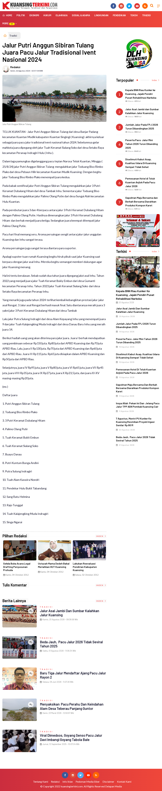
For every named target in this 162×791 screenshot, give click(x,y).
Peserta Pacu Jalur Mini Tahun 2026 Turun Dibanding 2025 (136, 340)
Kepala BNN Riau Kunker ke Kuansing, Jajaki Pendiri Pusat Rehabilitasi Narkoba (135, 294)
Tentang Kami (40, 781)
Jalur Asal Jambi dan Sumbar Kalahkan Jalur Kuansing (133, 310)
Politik (20, 15)
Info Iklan (67, 781)
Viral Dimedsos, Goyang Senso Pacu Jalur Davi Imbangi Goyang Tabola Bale (71, 737)
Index (100, 536)
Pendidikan (119, 15)
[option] (19, 559)
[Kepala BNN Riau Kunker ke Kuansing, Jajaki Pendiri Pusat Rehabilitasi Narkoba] (138, 271)
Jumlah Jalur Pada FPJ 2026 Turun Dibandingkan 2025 (136, 325)
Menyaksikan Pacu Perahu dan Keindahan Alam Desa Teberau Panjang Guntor (71, 706)
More (7, 23)
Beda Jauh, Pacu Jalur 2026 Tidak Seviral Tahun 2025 (135, 439)
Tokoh (134, 15)
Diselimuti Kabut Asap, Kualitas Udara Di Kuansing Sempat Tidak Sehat (137, 356)
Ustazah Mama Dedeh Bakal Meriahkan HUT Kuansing (53, 565)
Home (9, 15)
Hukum (47, 15)
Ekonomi (34, 15)
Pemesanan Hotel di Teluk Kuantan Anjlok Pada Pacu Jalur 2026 (136, 371)
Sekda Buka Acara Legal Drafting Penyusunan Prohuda (16, 567)
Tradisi (146, 15)
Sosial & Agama (81, 15)
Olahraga (61, 15)
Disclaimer (108, 781)
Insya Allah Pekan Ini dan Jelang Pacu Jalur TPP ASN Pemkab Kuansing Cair (137, 405)
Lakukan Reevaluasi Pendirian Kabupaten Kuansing (85, 567)
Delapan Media (113, 786)
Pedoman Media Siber (88, 781)
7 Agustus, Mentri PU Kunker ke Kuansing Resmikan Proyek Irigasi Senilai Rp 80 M (135, 422)
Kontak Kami (124, 781)
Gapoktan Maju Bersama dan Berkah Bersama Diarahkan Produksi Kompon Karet (137, 388)
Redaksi (15, 67)
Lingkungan (101, 15)
